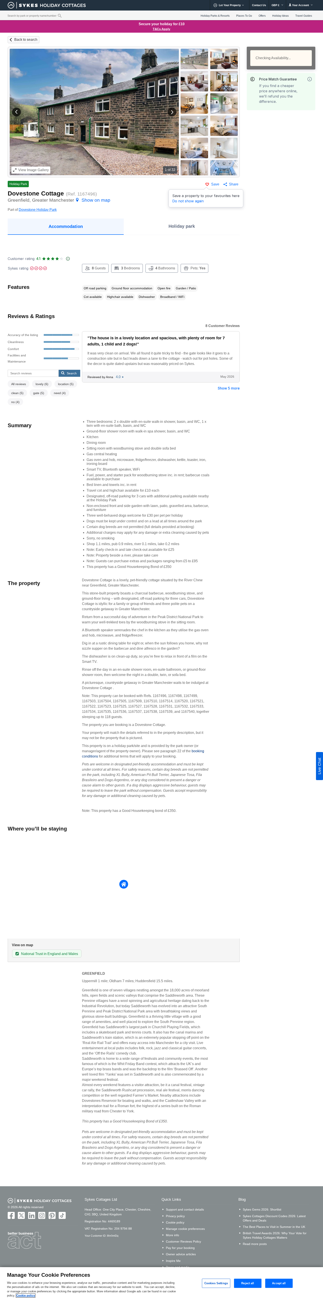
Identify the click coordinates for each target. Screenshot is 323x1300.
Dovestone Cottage (36, 193)
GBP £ (276, 5)
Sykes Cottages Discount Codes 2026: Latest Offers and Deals (274, 1218)
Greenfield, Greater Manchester (59, 200)
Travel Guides (303, 15)
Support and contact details (185, 1209)
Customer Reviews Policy (183, 1241)
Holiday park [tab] (182, 226)
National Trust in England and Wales (49, 954)
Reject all (247, 1283)
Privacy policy (175, 1216)
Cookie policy (175, 1222)
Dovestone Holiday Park (38, 210)
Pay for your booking (180, 1248)
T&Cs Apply (161, 29)
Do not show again (188, 201)
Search (72, 373)
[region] (161, 1283)
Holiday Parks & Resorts (215, 15)
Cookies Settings (216, 1283)
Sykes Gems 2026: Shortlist (262, 1209)
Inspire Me (173, 1261)
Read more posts (255, 1244)
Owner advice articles (181, 1254)
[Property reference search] (60, 15)
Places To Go (244, 15)
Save (215, 184)
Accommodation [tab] (66, 226)
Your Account (300, 5)
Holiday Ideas (280, 15)
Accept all (279, 1283)
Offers (262, 15)
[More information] (309, 79)
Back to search (25, 39)
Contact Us (259, 5)
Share (233, 184)
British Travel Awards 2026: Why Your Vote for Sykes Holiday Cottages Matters (275, 1235)
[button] (16, 112)
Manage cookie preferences (185, 1229)
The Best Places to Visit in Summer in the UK (274, 1227)
